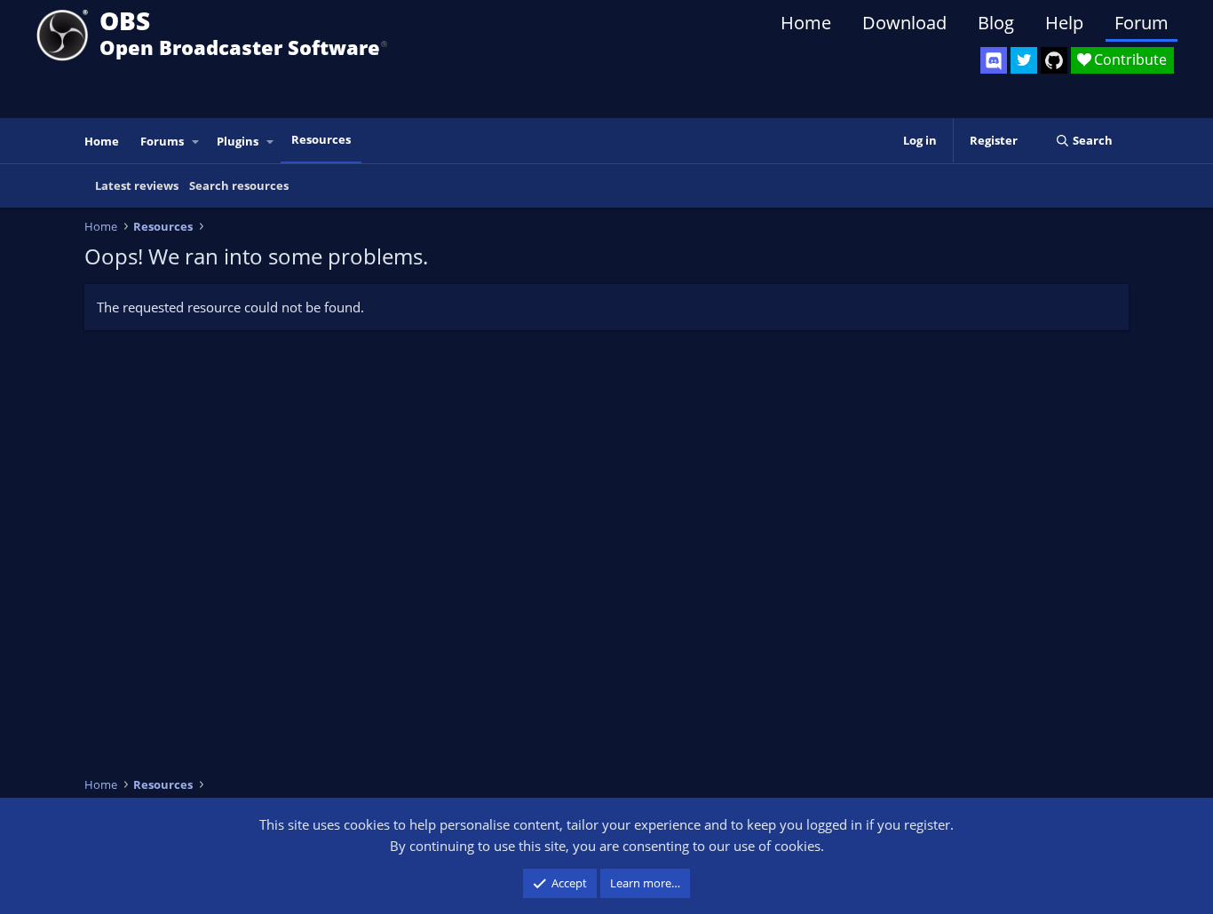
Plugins (237, 141)
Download (904, 23)
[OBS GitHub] (1054, 60)
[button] (196, 141)
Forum (1141, 23)
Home (806, 23)
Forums (162, 141)
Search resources (239, 185)
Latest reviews (136, 185)
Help (1064, 23)
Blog (996, 23)
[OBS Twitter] (1024, 60)
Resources (321, 139)
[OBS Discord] (993, 60)
